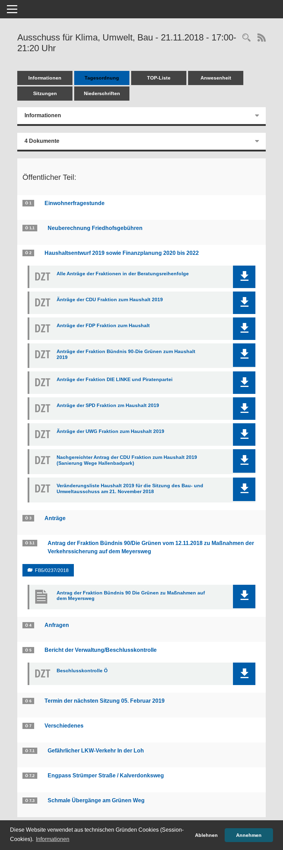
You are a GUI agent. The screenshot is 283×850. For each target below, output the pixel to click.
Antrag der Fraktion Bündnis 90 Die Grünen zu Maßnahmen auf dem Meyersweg (131, 595)
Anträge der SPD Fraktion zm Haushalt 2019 (108, 405)
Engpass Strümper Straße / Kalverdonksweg (106, 775)
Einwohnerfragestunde (75, 203)
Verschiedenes (64, 726)
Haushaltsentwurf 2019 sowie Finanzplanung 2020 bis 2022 (122, 253)
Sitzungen (45, 93)
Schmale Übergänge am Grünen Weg (96, 800)
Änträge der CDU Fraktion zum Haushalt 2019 (110, 299)
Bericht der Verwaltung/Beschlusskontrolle (101, 650)
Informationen (44, 78)
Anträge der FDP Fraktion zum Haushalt (103, 325)
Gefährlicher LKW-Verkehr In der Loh (96, 751)
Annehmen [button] (249, 835)
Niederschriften (102, 93)
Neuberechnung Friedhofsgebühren (95, 228)
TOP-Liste (158, 78)
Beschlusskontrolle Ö (82, 670)
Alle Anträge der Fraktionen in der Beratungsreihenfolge (123, 273)
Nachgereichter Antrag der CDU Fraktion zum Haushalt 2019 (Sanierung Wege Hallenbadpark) (127, 460)
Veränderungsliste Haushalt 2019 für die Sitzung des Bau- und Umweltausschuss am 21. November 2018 (130, 488)
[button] (244, 277)
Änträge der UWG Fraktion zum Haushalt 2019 (110, 431)
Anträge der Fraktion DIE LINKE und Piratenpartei (115, 379)
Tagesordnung (102, 78)
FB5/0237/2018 (52, 570)
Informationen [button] (52, 839)
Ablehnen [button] (206, 835)
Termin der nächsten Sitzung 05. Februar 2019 (105, 701)
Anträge (55, 518)
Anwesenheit (216, 78)
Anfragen (57, 625)
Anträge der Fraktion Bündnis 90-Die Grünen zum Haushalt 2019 (126, 354)
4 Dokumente (42, 141)
